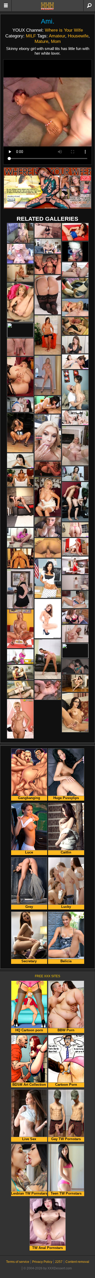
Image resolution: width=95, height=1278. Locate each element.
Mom (56, 41)
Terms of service (17, 1262)
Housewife (78, 35)
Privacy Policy (42, 1262)
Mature (41, 41)
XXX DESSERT (47, 6)
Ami (47, 21)
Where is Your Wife (64, 30)
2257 (59, 1262)
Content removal (77, 1262)
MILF (31, 35)
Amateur (57, 35)
